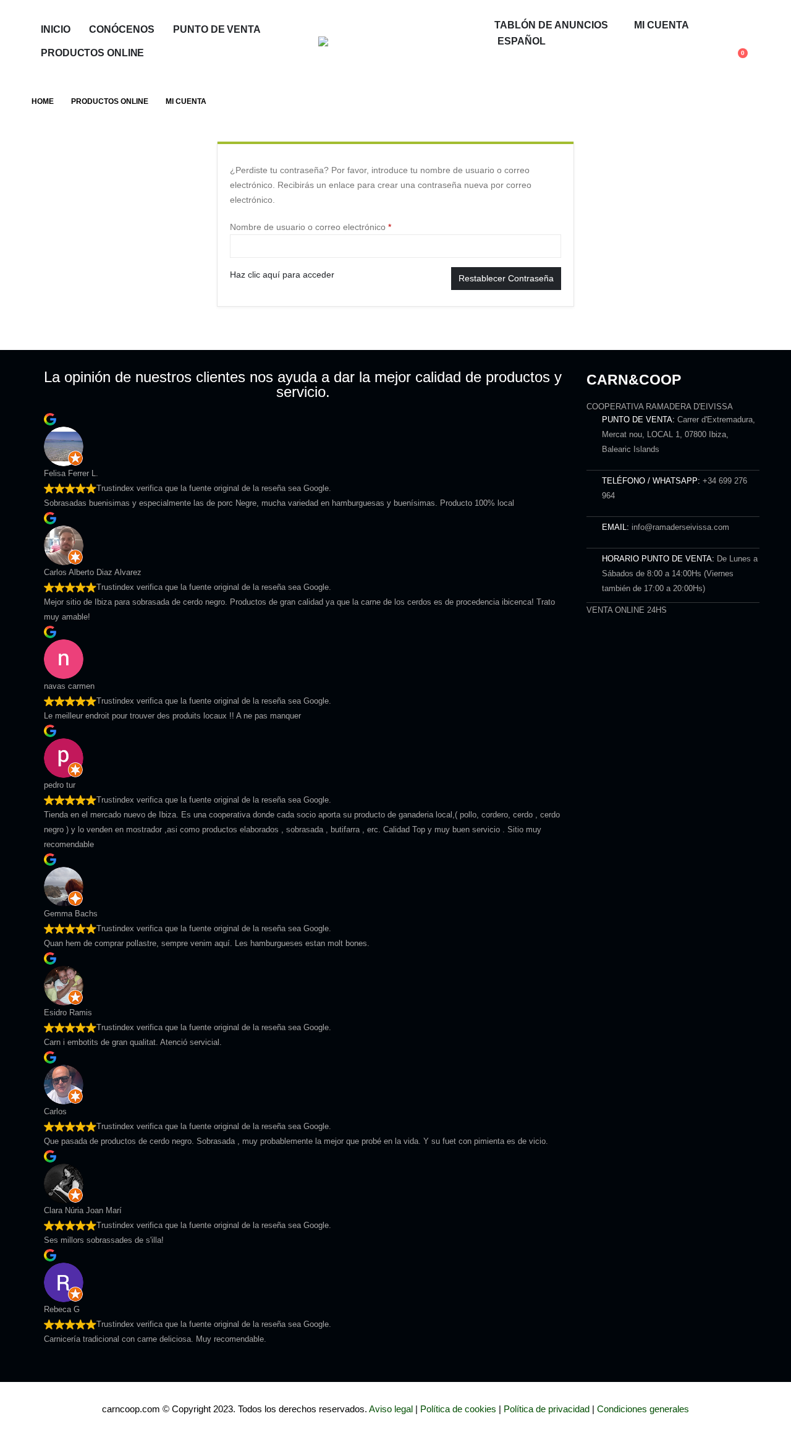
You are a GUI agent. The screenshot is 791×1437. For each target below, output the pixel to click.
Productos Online (92, 53)
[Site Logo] (395, 41)
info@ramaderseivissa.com (680, 527)
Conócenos (121, 29)
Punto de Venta (216, 29)
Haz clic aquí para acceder (282, 274)
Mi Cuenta (661, 25)
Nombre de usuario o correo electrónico (331, 226)
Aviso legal (391, 1409)
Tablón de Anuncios (551, 25)
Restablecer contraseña (506, 278)
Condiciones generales (643, 1409)
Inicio (55, 29)
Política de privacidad (547, 1409)
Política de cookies (458, 1409)
